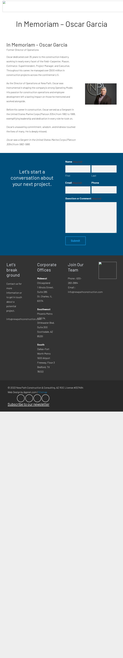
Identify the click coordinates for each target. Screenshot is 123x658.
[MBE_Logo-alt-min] (108, 270)
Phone (95, 182)
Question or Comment (83, 198)
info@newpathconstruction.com (23, 318)
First (67, 175)
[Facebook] (21, 398)
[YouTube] (45, 398)
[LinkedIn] (29, 398)
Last (93, 175)
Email (73, 182)
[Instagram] (37, 398)
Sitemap (42, 392)
